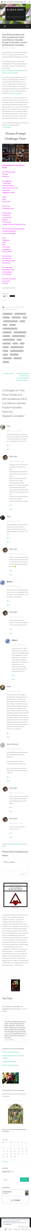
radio (5, 354)
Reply (8, 449)
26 (26, 1154)
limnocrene (7, 332)
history (12, 325)
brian (8, 516)
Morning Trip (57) (8, 373)
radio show (14, 354)
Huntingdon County (10, 328)
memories (7, 336)
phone (15, 343)
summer (6, 362)
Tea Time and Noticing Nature (10, 1052)
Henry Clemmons (12, 744)
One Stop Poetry (9, 339)
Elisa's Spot (15, 10)
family (23, 321)
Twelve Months (7, 1191)
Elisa (12, 48)
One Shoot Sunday (10, 307)
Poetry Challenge (17, 347)
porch (6, 351)
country (6, 317)
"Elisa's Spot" (8, 313)
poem (22, 343)
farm (5, 325)
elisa (25, 317)
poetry (6, 347)
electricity (16, 317)
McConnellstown (20, 332)
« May (4, 1161)
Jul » (7, 1161)
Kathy (9, 686)
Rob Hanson (7, 358)
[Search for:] (15, 1180)
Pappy (19, 339)
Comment (23, 874)
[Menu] (4, 26)
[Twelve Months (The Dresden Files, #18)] (26, 1195)
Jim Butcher (6, 1193)
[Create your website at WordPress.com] (15, 2)
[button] (15, 153)
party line (7, 343)
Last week (5, 77)
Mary (8, 426)
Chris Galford (7, 127)
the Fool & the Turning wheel (10, 1065)
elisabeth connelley (10, 321)
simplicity (17, 358)
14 (7, 1151)
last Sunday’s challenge (15, 93)
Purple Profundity (17, 351)
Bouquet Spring (20, 313)
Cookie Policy (8, 1224)
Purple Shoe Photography (9, 1061)
